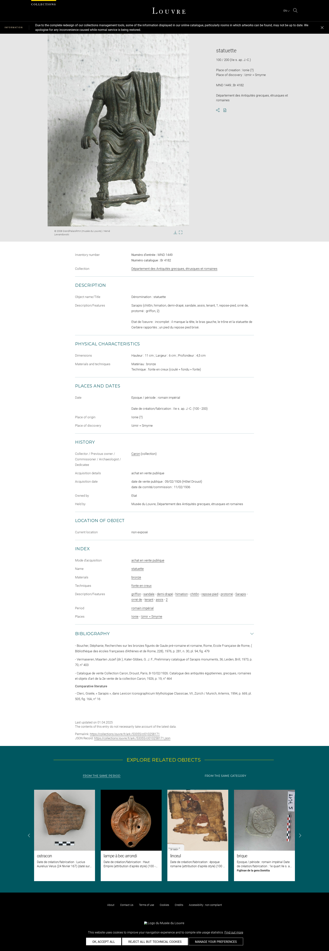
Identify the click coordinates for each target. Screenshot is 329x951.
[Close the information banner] (322, 27)
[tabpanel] (164, 835)
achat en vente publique (147, 560)
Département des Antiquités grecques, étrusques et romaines (174, 269)
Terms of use (146, 904)
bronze (136, 577)
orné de (136, 599)
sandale (148, 594)
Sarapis (240, 594)
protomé (227, 594)
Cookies (164, 904)
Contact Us (126, 904)
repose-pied (209, 594)
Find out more (233, 932)
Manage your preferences (216, 942)
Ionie (134, 616)
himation (181, 594)
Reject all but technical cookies (155, 942)
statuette (137, 569)
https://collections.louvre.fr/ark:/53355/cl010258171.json (132, 738)
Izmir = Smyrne (151, 616)
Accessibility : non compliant (205, 904)
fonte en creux (141, 586)
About (110, 904)
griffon (136, 594)
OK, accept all (103, 942)
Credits (179, 904)
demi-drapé (165, 594)
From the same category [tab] (225, 776)
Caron (135, 454)
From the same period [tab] (102, 776)
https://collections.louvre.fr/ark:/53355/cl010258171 (125, 734)
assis (159, 599)
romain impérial (142, 608)
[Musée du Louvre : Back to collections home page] (168, 11)
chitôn (194, 594)
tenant (149, 599)
